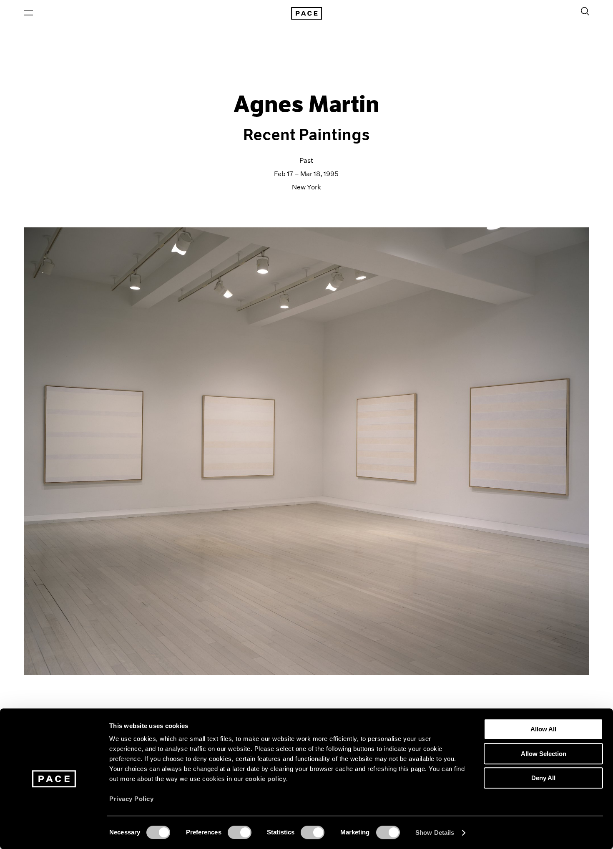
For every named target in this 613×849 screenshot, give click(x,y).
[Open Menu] (28, 12)
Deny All (543, 777)
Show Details (434, 832)
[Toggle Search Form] (585, 11)
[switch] (239, 832)
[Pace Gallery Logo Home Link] (306, 13)
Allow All (543, 729)
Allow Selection (543, 753)
